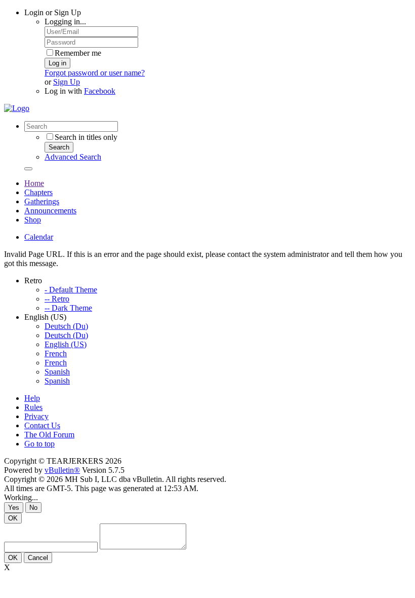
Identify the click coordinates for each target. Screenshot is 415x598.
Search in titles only (86, 137)
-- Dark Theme (68, 308)
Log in (57, 63)
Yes (13, 507)
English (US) (66, 344)
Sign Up (66, 82)
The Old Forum (49, 434)
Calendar (38, 237)
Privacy (36, 416)
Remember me (78, 53)
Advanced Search (73, 157)
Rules (33, 407)
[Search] (28, 168)
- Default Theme (71, 289)
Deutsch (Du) (66, 326)
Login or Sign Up (52, 12)
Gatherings (41, 201)
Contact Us (42, 425)
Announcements (50, 210)
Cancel (38, 558)
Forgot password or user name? (95, 72)
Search (59, 147)
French (56, 353)
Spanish (57, 371)
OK (13, 518)
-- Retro (57, 298)
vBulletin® (62, 470)
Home (34, 183)
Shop (32, 219)
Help (32, 398)
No (33, 507)
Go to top (39, 443)
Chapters (38, 192)
